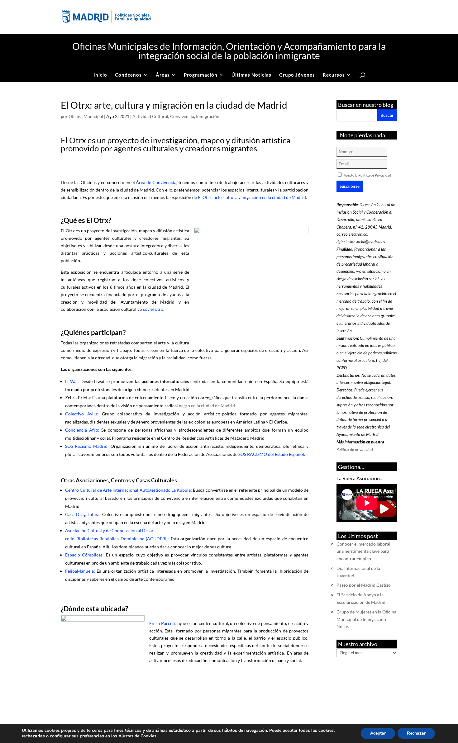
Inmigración (207, 116)
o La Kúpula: (180, 490)
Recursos (334, 75)
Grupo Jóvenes (297, 75)
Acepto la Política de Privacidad (367, 175)
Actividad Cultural (150, 116)
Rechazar (416, 733)
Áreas (163, 75)
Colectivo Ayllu (81, 413)
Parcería (169, 623)
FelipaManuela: (80, 571)
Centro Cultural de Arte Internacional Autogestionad (116, 490)
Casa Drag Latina (82, 514)
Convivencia (182, 116)
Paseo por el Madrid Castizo (363, 585)
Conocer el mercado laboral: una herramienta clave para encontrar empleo (364, 551)
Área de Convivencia (156, 182)
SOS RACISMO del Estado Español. (271, 454)
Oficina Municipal (86, 116)
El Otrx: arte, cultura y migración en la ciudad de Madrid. (252, 197)
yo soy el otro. (150, 309)
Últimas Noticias (251, 75)
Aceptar (378, 733)
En (152, 623)
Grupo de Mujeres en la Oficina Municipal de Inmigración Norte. (366, 619)
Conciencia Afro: (82, 430)
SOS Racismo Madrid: (87, 446)
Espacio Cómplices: (84, 554)
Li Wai (71, 381)
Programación (200, 75)
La (157, 623)
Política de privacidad (354, 449)
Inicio (100, 75)
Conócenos (128, 75)
